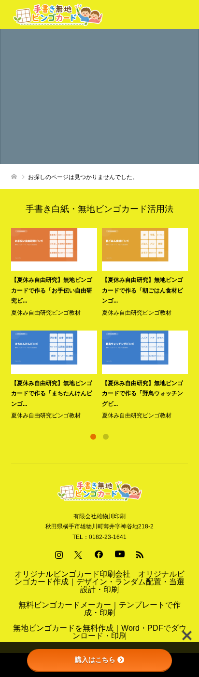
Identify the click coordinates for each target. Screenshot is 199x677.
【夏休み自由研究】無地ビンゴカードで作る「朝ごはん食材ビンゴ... (142, 290)
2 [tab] (106, 437)
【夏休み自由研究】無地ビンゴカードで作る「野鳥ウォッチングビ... (142, 393)
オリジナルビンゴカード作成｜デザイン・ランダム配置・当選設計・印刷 (99, 582)
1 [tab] (93, 437)
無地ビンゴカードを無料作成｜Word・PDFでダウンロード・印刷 (99, 632)
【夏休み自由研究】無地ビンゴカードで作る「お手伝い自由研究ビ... (51, 290)
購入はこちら (95, 659)
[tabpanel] (102, 324)
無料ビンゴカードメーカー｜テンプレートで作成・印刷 (99, 609)
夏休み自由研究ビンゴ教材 (46, 312)
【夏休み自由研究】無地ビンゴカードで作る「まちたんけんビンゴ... (51, 393)
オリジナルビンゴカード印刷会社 (72, 574)
